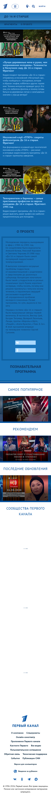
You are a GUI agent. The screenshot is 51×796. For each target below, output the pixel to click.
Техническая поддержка (35, 754)
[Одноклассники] (25, 350)
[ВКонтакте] (25, 343)
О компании (17, 732)
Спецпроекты (33, 732)
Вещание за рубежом (27, 771)
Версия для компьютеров (25, 764)
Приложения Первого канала (25, 741)
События (15, 758)
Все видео (36, 745)
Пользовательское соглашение (25, 749)
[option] (25, 408)
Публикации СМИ (31, 758)
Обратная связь (12, 754)
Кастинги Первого (19, 745)
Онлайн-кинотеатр (25, 737)
